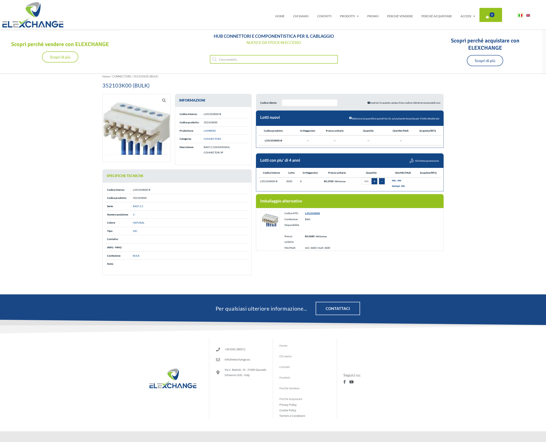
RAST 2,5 (138, 206)
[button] (164, 100)
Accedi (465, 16)
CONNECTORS (121, 76)
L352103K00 (312, 213)
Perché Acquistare (436, 16)
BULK (136, 255)
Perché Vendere (400, 16)
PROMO (373, 16)
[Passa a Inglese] (528, 15)
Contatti (324, 16)
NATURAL (138, 222)
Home (280, 16)
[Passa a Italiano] (520, 15)
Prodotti (347, 16)
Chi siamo (301, 16)
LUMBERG (210, 130)
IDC (135, 231)
